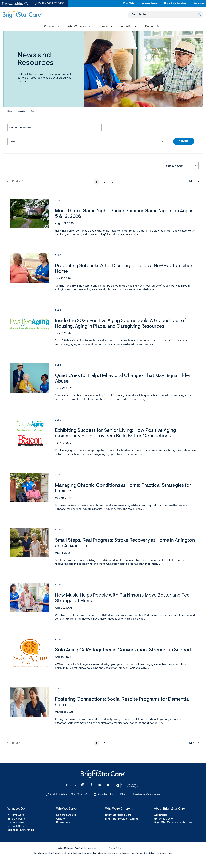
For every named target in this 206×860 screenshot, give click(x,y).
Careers (71, 785)
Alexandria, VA (16, 3)
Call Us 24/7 (68, 794)
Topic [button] (12, 142)
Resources (198, 4)
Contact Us (106, 794)
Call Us (51, 3)
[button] (51, 26)
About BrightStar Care (175, 4)
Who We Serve (149, 4)
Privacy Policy (115, 848)
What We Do (129, 4)
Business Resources (146, 794)
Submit (183, 141)
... (114, 182)
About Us (21, 111)
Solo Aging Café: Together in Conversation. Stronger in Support (123, 650)
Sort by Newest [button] (174, 166)
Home (9, 111)
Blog (58, 201)
